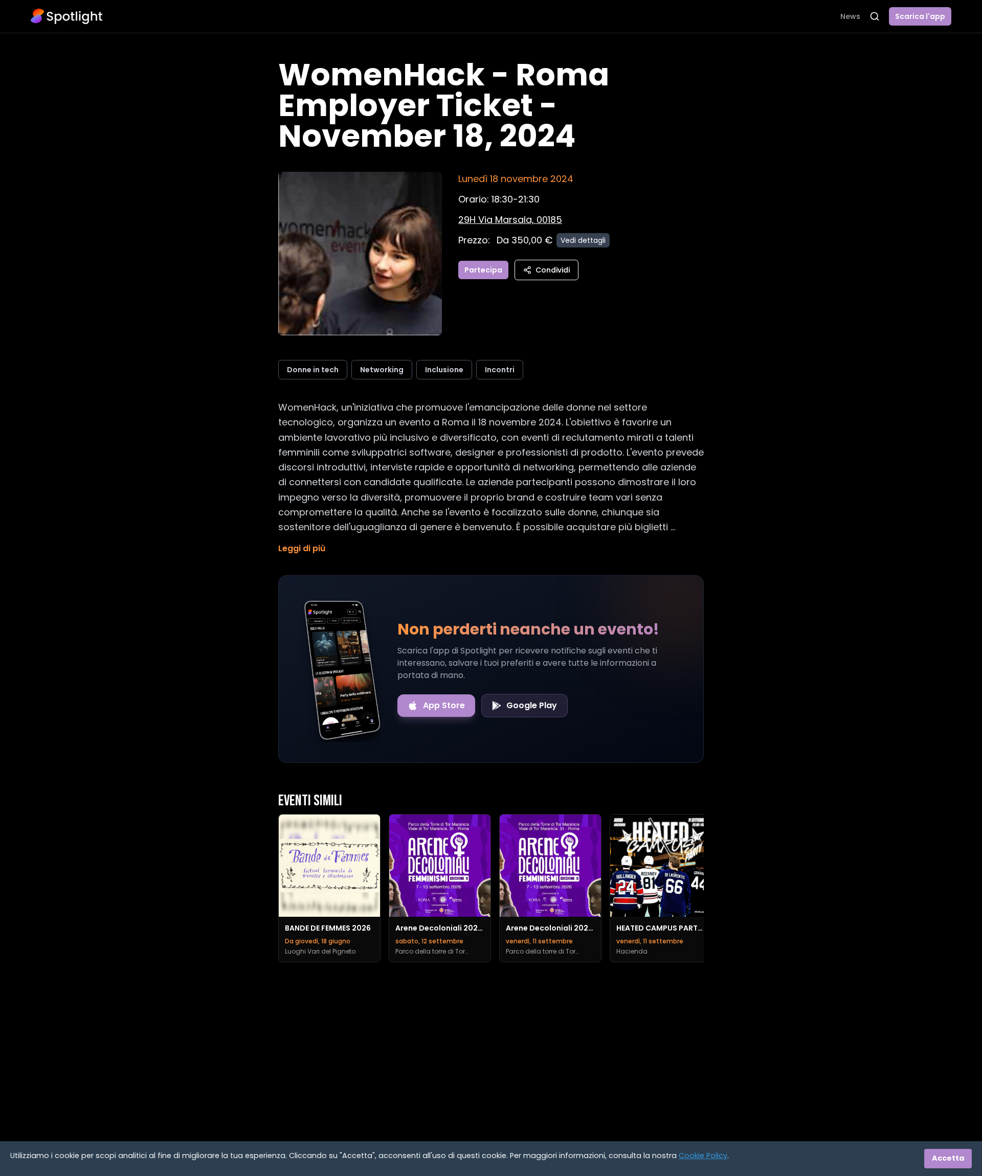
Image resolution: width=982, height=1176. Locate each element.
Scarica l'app (920, 16)
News (850, 16)
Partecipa (483, 270)
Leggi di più (301, 548)
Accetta (948, 1158)
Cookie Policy (703, 1155)
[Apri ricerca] (874, 16)
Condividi (552, 270)
